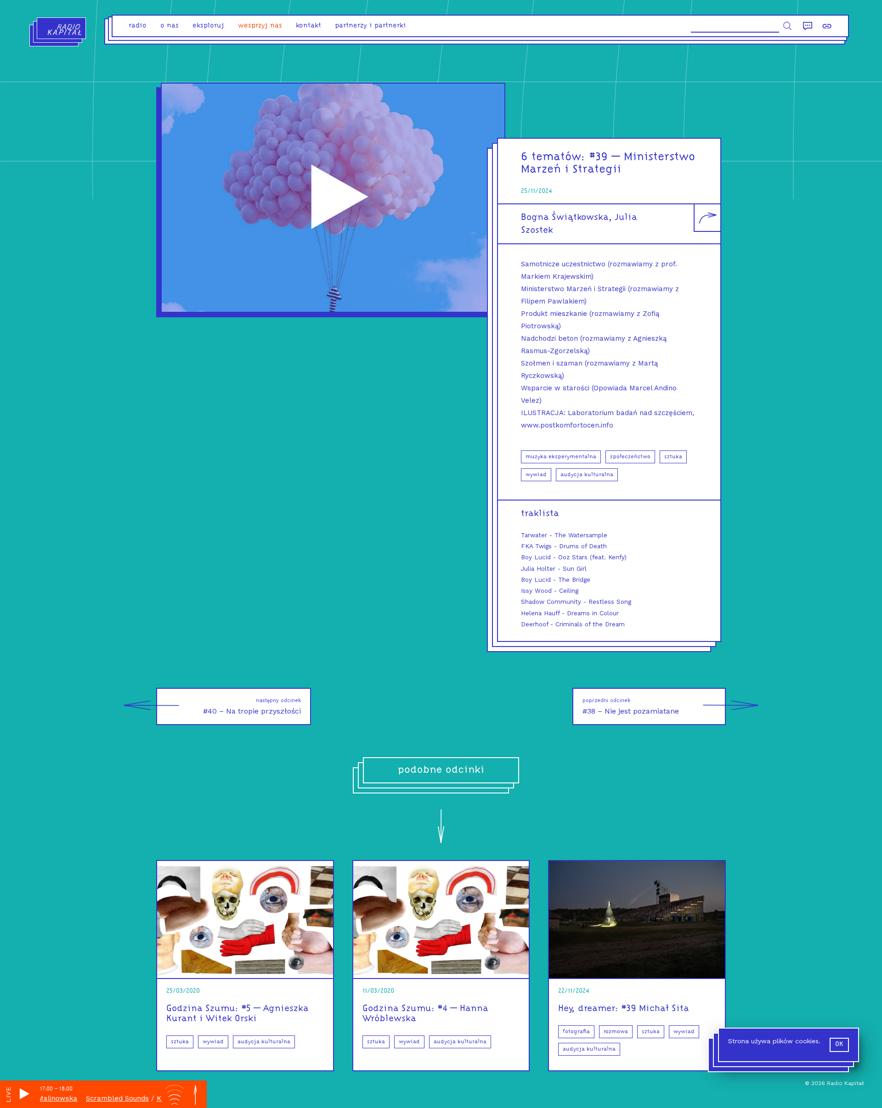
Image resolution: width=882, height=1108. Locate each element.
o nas (169, 26)
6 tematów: (553, 157)
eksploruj (208, 26)
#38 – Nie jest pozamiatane (630, 706)
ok (839, 1044)
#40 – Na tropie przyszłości (252, 706)
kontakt (308, 26)
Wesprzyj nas (260, 26)
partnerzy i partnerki (370, 26)
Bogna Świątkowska (565, 217)
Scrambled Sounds (95, 1098)
